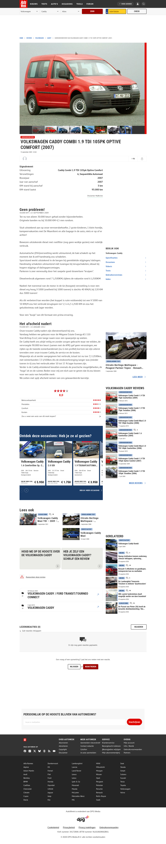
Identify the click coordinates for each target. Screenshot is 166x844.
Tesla (122, 781)
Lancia (74, 767)
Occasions (67, 4)
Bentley (26, 778)
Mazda (74, 789)
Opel (98, 778)
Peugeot (99, 781)
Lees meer (138, 377)
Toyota (123, 785)
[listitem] (32, 463)
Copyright (63, 749)
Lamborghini (77, 763)
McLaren (75, 792)
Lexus (74, 774)
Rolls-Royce (101, 796)
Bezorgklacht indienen (111, 746)
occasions (110, 262)
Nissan (99, 774)
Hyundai (51, 785)
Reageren (138, 627)
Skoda (123, 767)
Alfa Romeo (28, 763)
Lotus (74, 778)
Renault (99, 792)
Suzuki (123, 778)
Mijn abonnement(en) (111, 753)
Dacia (25, 800)
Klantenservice (108, 743)
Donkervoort (53, 763)
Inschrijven (134, 722)
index (108, 279)
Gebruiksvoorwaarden (133, 749)
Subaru (123, 774)
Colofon (83, 749)
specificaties (112, 258)
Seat (122, 763)
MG (73, 800)
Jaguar (50, 792)
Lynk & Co (76, 781)
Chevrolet (27, 789)
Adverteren (63, 746)
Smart (122, 770)
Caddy (49, 38)
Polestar (99, 785)
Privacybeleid (69, 827)
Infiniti (50, 789)
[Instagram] (30, 751)
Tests (44, 4)
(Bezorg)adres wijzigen (111, 749)
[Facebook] (25, 751)
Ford (49, 778)
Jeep (49, 796)
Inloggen (74, 666)
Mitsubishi (100, 767)
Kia (49, 800)
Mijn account (129, 743)
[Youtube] (55, 751)
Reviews (29, 38)
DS (49, 767)
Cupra (25, 796)
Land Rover (76, 770)
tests (108, 271)
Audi (25, 774)
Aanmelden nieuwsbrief (90, 743)
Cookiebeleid (53, 827)
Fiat (49, 774)
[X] (35, 751)
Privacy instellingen (87, 827)
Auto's (54, 4)
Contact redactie (87, 746)
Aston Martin (28, 770)
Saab (98, 800)
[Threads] (45, 751)
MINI (98, 763)
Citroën (26, 792)
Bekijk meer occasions (89, 490)
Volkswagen (39, 38)
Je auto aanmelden (88, 753)
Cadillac (26, 785)
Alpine (26, 767)
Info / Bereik (129, 746)
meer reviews (136, 483)
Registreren (90, 666)
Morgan (99, 770)
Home (21, 38)
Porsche (99, 789)
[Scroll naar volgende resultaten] (26, 490)
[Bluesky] (40, 751)
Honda (50, 781)
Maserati (75, 785)
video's (109, 266)
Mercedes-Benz (78, 796)
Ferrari (50, 770)
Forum (90, 4)
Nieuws (34, 4)
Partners (127, 753)
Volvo (122, 792)
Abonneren (63, 743)
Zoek (92, 11)
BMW (25, 781)
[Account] (138, 4)
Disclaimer (63, 753)
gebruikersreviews (114, 275)
